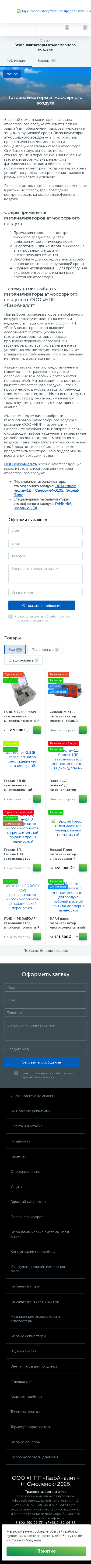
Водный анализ (23, 1351)
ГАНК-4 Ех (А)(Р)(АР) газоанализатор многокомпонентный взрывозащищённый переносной (21, 721)
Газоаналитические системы (35, 1301)
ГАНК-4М (63, 503)
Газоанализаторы (25, 1286)
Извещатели (21, 1381)
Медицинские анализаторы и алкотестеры (35, 1318)
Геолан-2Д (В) (25, 508)
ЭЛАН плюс (65, 486)
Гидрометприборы (26, 1396)
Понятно (46, 1551)
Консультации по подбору (33, 1251)
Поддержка (20, 1141)
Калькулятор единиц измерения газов (37, 1268)
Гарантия (18, 1156)
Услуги (16, 1186)
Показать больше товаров (45, 950)
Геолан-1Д (23, 490)
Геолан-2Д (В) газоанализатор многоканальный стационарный (18, 787)
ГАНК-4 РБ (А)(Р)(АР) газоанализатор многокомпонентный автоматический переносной (21, 927)
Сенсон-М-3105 (49, 490)
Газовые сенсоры (25, 1442)
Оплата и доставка (26, 1126)
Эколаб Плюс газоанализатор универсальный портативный (63, 856)
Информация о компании (32, 1096)
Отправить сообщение (41, 605)
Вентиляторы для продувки (33, 1366)
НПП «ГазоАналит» (20, 464)
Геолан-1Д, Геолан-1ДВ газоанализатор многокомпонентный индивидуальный (67, 790)
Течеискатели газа (26, 1411)
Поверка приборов (26, 1217)
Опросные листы (25, 1171)
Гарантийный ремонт (28, 1201)
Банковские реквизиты (30, 1111)
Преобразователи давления (34, 1457)
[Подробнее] (37, 730)
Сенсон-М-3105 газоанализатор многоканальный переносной (64, 718)
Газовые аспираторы (28, 1336)
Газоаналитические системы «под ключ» (39, 1234)
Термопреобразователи (30, 1427)
